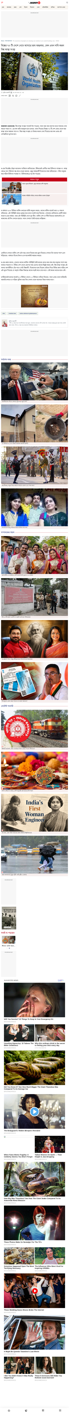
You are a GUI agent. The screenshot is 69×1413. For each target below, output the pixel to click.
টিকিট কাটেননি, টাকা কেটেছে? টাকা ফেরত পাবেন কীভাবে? (18, 749)
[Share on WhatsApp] (16, 96)
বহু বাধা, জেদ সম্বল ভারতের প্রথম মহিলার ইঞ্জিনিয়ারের (17, 833)
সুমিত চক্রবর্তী (6, 93)
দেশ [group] (20, 7)
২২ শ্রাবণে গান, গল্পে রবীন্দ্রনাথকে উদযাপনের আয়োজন (17, 659)
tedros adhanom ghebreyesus (28, 313)
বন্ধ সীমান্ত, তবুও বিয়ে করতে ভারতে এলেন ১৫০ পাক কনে (18, 485)
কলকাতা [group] (9, 7)
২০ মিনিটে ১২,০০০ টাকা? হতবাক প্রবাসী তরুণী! (15, 443)
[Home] (34, 2)
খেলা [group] (38, 7)
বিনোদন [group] (32, 7)
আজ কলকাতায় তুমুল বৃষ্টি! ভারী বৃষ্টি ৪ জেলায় (14, 875)
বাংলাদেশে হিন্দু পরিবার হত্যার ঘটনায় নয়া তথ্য (14, 527)
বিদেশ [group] (25, 7)
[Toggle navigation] (2, 2)
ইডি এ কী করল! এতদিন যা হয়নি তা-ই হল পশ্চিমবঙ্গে (16, 617)
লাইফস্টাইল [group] (45, 7)
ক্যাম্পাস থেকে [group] (61, 7)
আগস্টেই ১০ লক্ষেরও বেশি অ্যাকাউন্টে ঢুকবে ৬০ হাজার (17, 575)
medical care (12, 313)
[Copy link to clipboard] (20, 96)
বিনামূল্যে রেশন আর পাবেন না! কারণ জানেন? (14, 701)
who (4, 313)
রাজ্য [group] (15, 7)
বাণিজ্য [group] (53, 7)
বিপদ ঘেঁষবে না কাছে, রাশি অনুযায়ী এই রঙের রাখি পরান (17, 791)
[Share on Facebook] (10, 96)
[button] (67, 3)
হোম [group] (3, 7)
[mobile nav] (8, 1410)
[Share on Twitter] (13, 96)
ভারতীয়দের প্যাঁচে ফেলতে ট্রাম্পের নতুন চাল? (14, 401)
